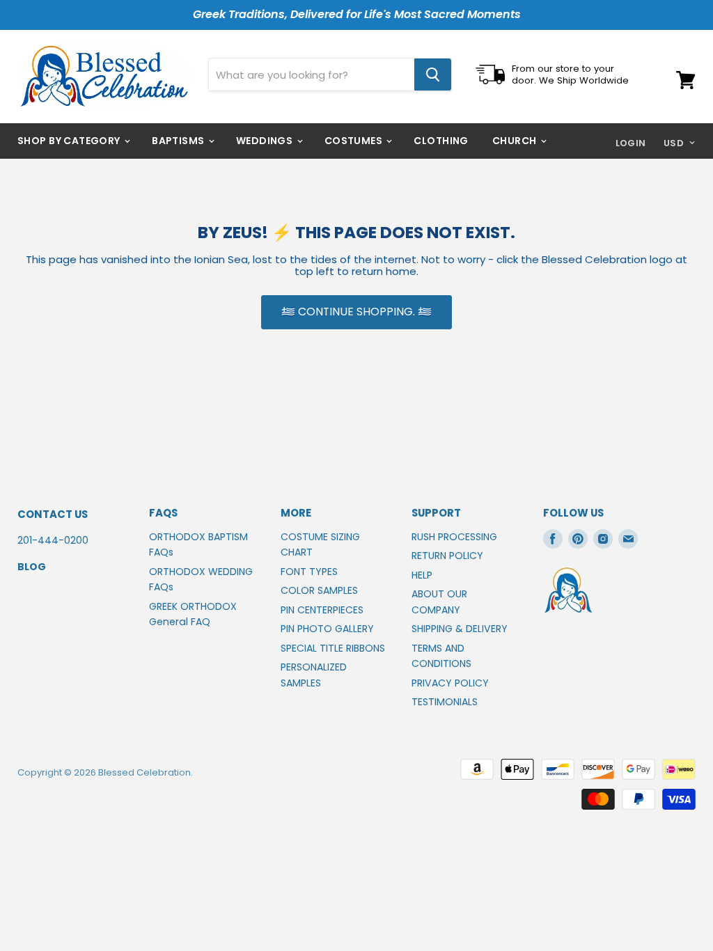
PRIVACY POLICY (450, 683)
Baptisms (179, 141)
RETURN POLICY (447, 556)
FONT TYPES (309, 572)
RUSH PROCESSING (454, 537)
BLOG (31, 567)
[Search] (432, 74)
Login (631, 143)
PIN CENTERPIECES (322, 610)
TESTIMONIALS (445, 702)
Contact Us (52, 514)
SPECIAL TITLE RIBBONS (333, 648)
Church (515, 141)
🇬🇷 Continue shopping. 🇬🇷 (356, 312)
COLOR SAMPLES (319, 590)
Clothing (441, 141)
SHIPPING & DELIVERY (460, 629)
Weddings (265, 141)
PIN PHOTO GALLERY (327, 629)
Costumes (354, 141)
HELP (422, 575)
